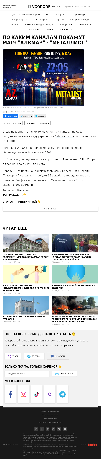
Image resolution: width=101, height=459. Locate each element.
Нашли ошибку (8, 190)
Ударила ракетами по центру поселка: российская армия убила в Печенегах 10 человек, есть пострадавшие (74, 319)
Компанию (78, 6)
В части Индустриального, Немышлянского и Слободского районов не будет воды (26, 288)
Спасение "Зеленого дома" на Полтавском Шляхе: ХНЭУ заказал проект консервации (26, 257)
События (14, 24)
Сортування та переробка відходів (72, 19)
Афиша (14, 6)
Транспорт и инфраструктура (39, 24)
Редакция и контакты (50, 415)
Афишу (68, 6)
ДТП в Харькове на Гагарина (26, 14)
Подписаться (66, 373)
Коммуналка (66, 24)
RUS (90, 6)
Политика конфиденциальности (50, 422)
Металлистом (65, 136)
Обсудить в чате (23, 190)
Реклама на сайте (50, 418)
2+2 (48, 152)
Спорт (50, 29)
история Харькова (20, 19)
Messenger (60, 356)
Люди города (85, 24)
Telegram (36, 356)
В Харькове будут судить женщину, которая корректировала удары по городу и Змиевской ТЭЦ (71, 257)
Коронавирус (79, 14)
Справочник (8, 7)
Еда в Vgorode (42, 19)
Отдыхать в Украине (56, 14)
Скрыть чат (50, 208)
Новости (6, 6)
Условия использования (50, 411)
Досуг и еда (35, 29)
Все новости (66, 29)
